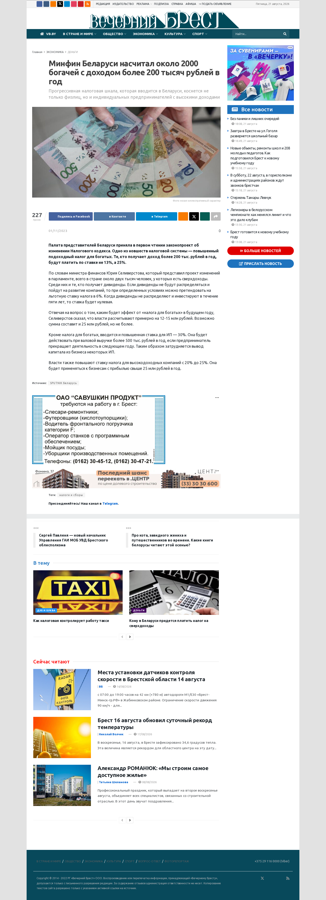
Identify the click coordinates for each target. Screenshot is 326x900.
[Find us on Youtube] (81, 4)
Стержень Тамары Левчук (250, 198)
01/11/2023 (58, 231)
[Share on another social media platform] (216, 216)
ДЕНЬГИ (73, 52)
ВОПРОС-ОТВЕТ (149, 861)
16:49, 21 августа (245, 140)
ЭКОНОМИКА (144, 34)
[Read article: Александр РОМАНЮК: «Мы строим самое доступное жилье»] (62, 785)
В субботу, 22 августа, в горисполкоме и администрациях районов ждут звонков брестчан (261, 180)
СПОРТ (198, 34)
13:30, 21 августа (245, 224)
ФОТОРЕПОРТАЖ (177, 861)
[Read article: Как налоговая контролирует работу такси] (78, 592)
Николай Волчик (111, 734)
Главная (37, 52)
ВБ (101, 686)
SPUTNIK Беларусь (63, 383)
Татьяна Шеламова (113, 782)
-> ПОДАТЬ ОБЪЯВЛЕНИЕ (215, 3)
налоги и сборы (71, 495)
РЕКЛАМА (143, 3)
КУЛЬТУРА (174, 34)
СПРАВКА (177, 3)
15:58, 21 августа (245, 168)
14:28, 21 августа (245, 202)
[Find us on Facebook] (39, 4)
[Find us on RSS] (87, 4)
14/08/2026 (123, 686)
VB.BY (51, 34)
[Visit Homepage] (163, 18)
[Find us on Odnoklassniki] (53, 4)
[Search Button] (285, 34)
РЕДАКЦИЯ (103, 3)
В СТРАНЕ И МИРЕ (78, 34)
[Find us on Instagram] (74, 4)
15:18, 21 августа (245, 190)
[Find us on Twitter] (60, 4)
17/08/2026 (144, 734)
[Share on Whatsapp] (205, 216)
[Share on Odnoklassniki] (183, 216)
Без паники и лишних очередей (254, 119)
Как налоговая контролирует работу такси (71, 621)
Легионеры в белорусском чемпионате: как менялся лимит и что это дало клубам (260, 215)
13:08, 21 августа (245, 241)
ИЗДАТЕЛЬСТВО (123, 3)
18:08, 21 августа (245, 123)
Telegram (110, 503)
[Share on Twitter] (194, 216)
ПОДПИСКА (161, 3)
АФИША (191, 3)
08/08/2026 (149, 782)
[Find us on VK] (46, 4)
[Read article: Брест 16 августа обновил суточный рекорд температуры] (62, 737)
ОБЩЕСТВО (113, 34)
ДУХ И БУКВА (46, 610)
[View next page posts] (130, 637)
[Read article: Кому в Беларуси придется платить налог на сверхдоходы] (174, 592)
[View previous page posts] (122, 637)
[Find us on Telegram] (67, 4)
